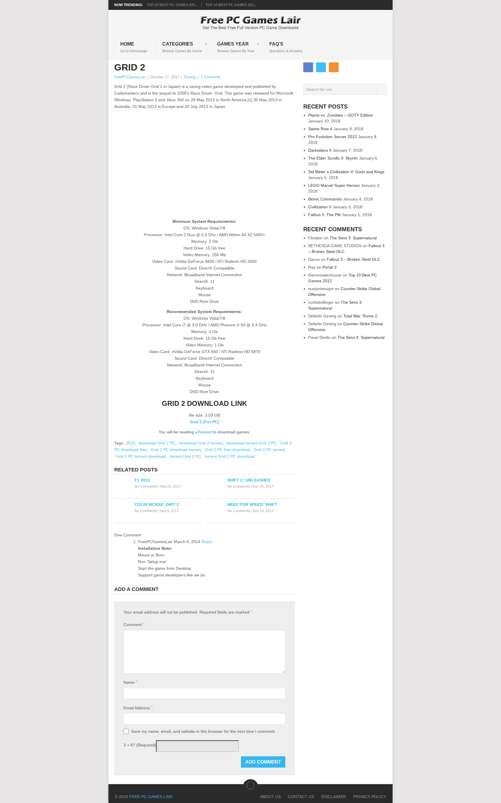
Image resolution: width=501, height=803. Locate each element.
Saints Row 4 (320, 128)
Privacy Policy (369, 796)
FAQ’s (286, 47)
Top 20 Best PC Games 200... (172, 5)
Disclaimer (333, 796)
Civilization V (319, 207)
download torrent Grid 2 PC (251, 443)
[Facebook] (308, 67)
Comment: (134, 624)
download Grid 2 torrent (201, 443)
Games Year (235, 47)
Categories (182, 47)
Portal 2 (329, 267)
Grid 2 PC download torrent (176, 449)
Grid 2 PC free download (227, 449)
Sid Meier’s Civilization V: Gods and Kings (346, 171)
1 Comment (210, 77)
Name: (130, 682)
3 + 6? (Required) (140, 745)
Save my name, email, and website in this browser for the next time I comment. (203, 731)
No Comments (146, 486)
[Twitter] (321, 67)
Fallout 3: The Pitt (324, 214)
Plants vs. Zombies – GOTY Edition (340, 115)
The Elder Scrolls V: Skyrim (333, 158)
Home (133, 47)
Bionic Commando (325, 199)
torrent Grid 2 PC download (230, 456)
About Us (270, 796)
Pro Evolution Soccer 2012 (332, 136)
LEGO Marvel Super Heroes (334, 185)
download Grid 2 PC (157, 443)
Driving (190, 77)
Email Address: (138, 707)
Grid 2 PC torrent (269, 449)
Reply (207, 541)
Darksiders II (319, 150)
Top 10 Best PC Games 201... (231, 5)
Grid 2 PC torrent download (141, 456)
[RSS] (334, 67)
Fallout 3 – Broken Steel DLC (353, 259)
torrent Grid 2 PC (185, 456)
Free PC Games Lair (151, 796)
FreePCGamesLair (129, 77)
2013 (130, 443)
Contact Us (301, 796)
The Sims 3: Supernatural (353, 238)
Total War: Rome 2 (360, 316)
